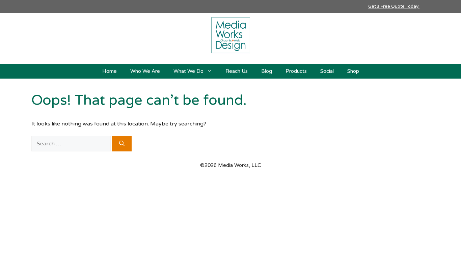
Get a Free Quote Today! (393, 6)
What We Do (188, 71)
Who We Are (145, 71)
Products (296, 71)
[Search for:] (71, 143)
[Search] (122, 143)
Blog (266, 71)
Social (327, 71)
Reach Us (236, 71)
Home (109, 71)
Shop (353, 71)
